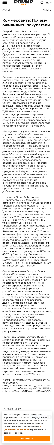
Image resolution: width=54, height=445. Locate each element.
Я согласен (27, 438)
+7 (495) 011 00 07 (11, 409)
